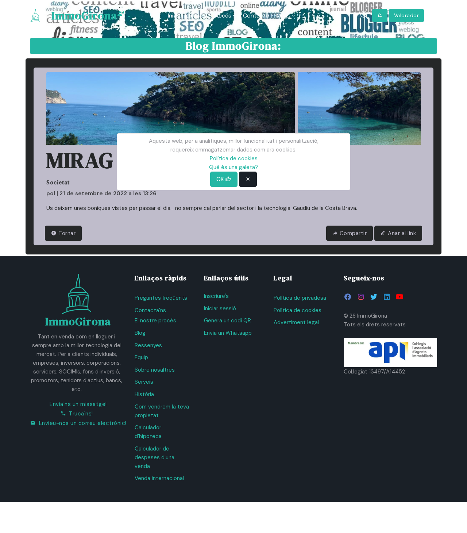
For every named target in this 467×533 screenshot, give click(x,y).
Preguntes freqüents (161, 298)
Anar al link (402, 233)
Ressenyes (148, 345)
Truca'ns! (81, 413)
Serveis (144, 382)
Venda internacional (159, 478)
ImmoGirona (84, 15)
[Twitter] (373, 297)
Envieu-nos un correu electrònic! (83, 423)
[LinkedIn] (386, 297)
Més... (283, 15)
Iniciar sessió (220, 308)
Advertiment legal (296, 322)
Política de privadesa (300, 298)
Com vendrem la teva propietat (162, 411)
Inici (173, 15)
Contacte (256, 15)
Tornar (66, 233)
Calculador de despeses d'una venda (154, 457)
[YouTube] (399, 297)
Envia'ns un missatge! (78, 404)
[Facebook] (348, 297)
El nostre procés (155, 320)
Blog (140, 333)
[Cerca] (365, 15)
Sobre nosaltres (155, 369)
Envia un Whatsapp (228, 333)
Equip (141, 357)
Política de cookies (297, 310)
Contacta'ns (150, 310)
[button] (431, 15)
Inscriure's (216, 296)
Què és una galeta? (233, 167)
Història (144, 394)
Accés (223, 15)
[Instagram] (360, 297)
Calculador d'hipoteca (148, 432)
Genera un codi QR (227, 320)
